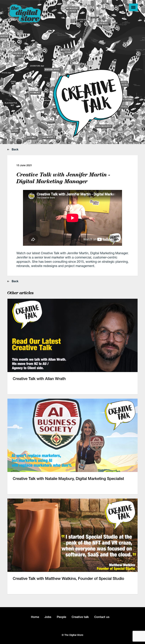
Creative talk (80, 617)
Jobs (48, 617)
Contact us (101, 617)
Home (35, 617)
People (61, 617)
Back (14, 149)
